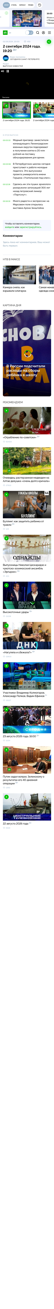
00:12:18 (6, 184)
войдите (9, 227)
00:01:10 (7, 140)
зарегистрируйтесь (30, 227)
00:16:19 (6, 201)
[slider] (27, 93)
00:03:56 (7, 164)
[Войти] (43, 32)
